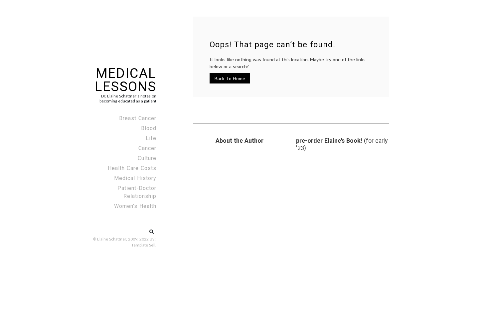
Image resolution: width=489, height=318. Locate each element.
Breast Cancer (137, 118)
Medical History (135, 178)
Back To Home (230, 78)
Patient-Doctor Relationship (136, 192)
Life (151, 138)
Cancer (147, 148)
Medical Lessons (125, 80)
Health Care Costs (132, 168)
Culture (147, 158)
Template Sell (143, 244)
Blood (148, 128)
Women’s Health (135, 206)
